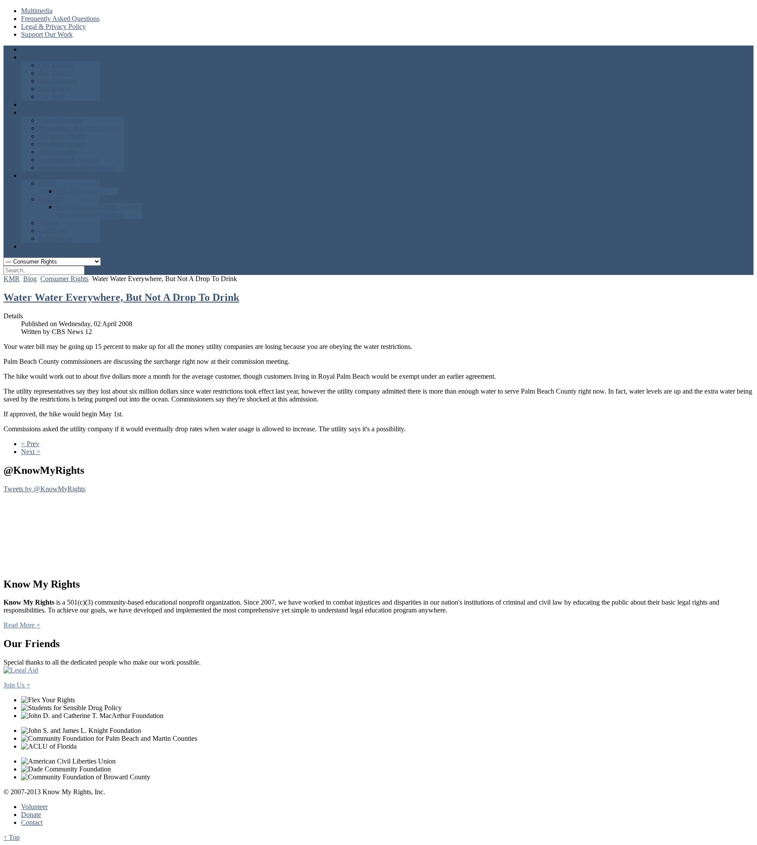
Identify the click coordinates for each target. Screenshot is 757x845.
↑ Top (12, 837)
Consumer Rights (64, 278)
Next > (30, 451)
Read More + (22, 625)
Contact (31, 822)
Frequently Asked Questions (60, 18)
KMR (12, 278)
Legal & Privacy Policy (53, 26)
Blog (30, 278)
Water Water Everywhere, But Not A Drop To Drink (121, 297)
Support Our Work (47, 34)
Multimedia (37, 10)
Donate (31, 814)
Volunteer (34, 806)
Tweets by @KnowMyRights (44, 489)
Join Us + (17, 685)
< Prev (30, 443)
